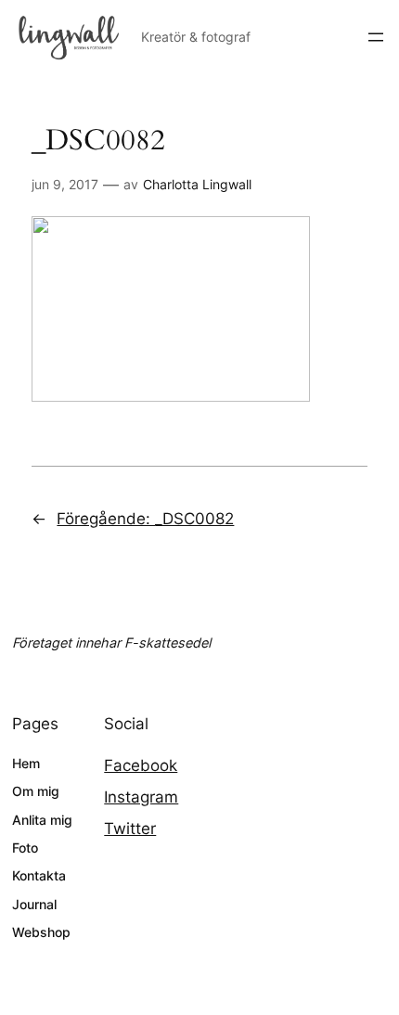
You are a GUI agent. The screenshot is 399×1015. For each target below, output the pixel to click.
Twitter (130, 828)
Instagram (141, 797)
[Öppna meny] (376, 37)
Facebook (140, 765)
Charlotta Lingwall (197, 184)
